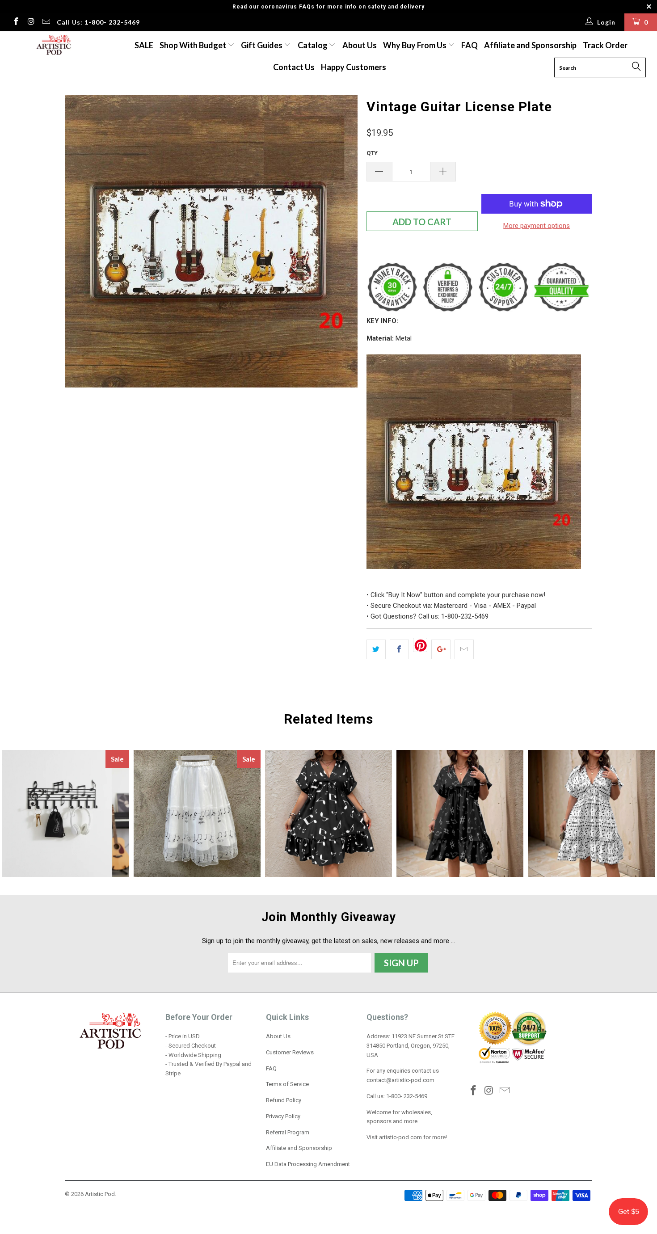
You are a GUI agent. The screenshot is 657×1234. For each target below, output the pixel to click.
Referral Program (287, 1132)
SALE (144, 45)
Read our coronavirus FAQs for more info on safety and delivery (328, 7)
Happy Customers (353, 67)
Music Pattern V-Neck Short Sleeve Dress (459, 813)
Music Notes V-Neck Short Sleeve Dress (328, 813)
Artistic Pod (100, 1194)
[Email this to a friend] (464, 649)
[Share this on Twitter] (376, 649)
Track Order (605, 45)
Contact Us (294, 67)
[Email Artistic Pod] (45, 22)
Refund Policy (283, 1100)
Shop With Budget (193, 45)
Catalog (313, 45)
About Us (359, 45)
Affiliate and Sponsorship (530, 45)
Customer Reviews (290, 1052)
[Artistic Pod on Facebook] (15, 22)
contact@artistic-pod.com (400, 1080)
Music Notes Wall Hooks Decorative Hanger (65, 813)
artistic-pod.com (400, 1137)
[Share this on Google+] (441, 649)
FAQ (469, 45)
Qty (372, 153)
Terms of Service (287, 1084)
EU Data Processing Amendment (308, 1164)
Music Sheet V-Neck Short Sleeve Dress (591, 813)
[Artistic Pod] (52, 45)
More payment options (536, 226)
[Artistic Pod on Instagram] (30, 22)
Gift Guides (262, 45)
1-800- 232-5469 (406, 1096)
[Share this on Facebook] (399, 649)
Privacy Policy (283, 1116)
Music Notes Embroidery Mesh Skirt (197, 813)
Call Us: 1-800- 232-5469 (98, 22)
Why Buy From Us (415, 45)
